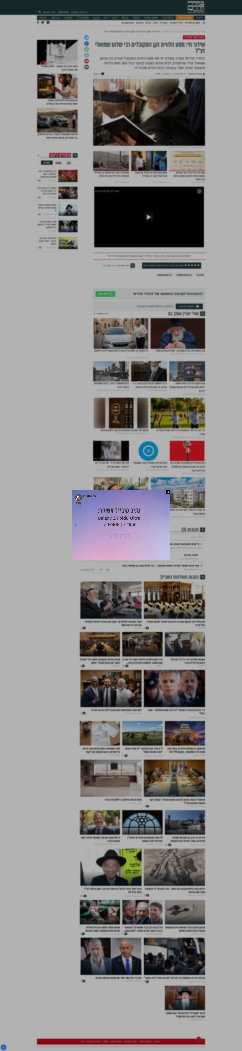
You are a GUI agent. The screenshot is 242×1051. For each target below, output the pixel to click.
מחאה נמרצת (191, 606)
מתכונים (68, 17)
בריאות (125, 17)
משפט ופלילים (151, 17)
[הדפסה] (86, 98)
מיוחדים (140, 22)
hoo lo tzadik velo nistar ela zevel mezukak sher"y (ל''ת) (165, 595)
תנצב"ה (163, 22)
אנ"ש (148, 22)
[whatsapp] (86, 92)
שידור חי (200, 318)
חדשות (199, 17)
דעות (114, 17)
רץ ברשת (55, 17)
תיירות (96, 17)
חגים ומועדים (128, 22)
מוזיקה (136, 17)
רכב (106, 17)
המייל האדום (49, 12)
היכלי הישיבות (176, 22)
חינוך (155, 22)
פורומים (43, 17)
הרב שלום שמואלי (184, 318)
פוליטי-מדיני (168, 17)
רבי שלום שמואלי (164, 318)
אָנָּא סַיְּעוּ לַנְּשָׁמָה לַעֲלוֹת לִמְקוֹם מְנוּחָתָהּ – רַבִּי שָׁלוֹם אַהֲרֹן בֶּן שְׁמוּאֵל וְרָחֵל (160, 617)
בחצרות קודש (184, 17)
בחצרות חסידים (192, 22)
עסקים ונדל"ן (83, 17)
